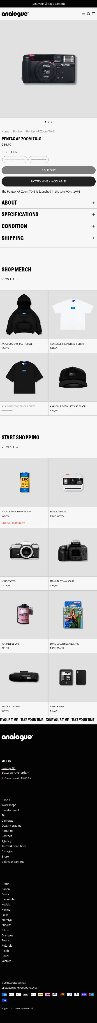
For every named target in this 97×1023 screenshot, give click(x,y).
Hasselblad (9, 899)
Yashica (7, 961)
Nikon (5, 930)
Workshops (9, 805)
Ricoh (5, 951)
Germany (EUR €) (24, 1008)
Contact (7, 836)
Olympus (7, 935)
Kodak (6, 904)
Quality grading (11, 825)
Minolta (7, 925)
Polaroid (7, 946)
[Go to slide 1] (45, 122)
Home (5, 131)
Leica (5, 915)
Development (10, 810)
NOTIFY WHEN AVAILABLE (48, 181)
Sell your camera (13, 862)
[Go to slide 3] (51, 122)
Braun (5, 884)
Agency (6, 841)
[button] (88, 14)
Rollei (5, 956)
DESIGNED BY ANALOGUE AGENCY (19, 987)
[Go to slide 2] (48, 122)
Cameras (7, 821)
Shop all (7, 800)
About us (7, 831)
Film (4, 815)
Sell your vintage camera (48, 4)
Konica (6, 910)
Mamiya (7, 920)
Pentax (17, 131)
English (6, 1008)
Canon (6, 889)
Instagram (8, 851)
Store (5, 856)
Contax (6, 894)
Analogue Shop (18, 982)
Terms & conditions (14, 846)
